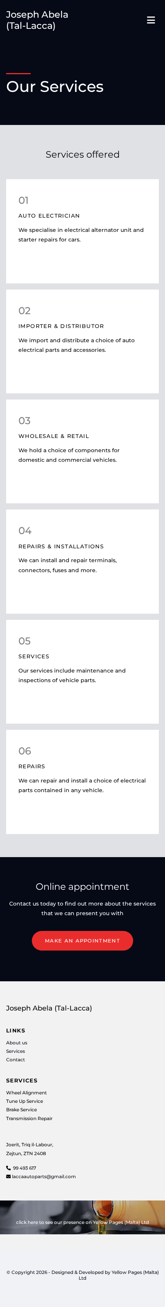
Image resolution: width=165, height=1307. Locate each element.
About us (16, 1043)
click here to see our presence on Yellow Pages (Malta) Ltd (82, 1222)
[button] (82, 941)
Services (15, 1051)
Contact (15, 1059)
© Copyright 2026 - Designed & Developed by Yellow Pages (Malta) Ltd (83, 1274)
